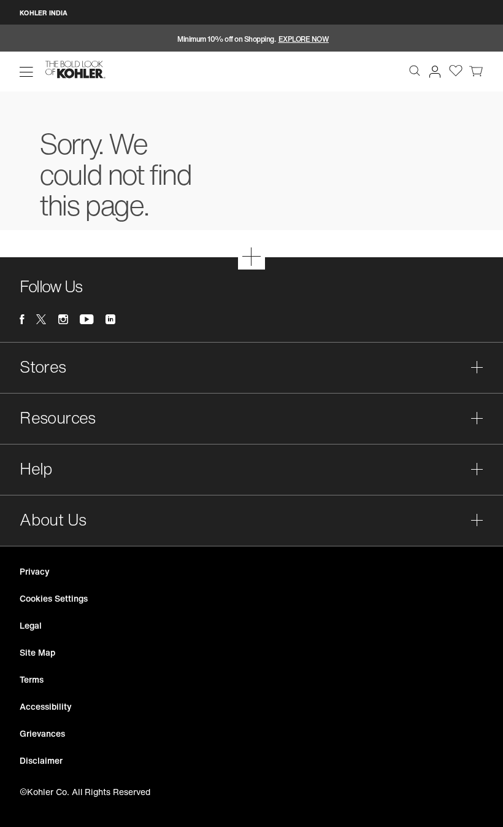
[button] (26, 72)
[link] (476, 70)
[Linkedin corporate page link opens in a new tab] (110, 319)
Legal (31, 625)
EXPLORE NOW (303, 39)
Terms (32, 679)
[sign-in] (432, 69)
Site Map (37, 652)
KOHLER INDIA (43, 13)
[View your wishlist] (456, 70)
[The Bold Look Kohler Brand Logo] (75, 70)
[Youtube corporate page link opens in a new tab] (86, 319)
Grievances (42, 733)
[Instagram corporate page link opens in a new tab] (63, 319)
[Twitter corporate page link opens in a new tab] (41, 319)
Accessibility (45, 706)
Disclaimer (41, 760)
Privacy (35, 571)
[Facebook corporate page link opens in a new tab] (22, 319)
